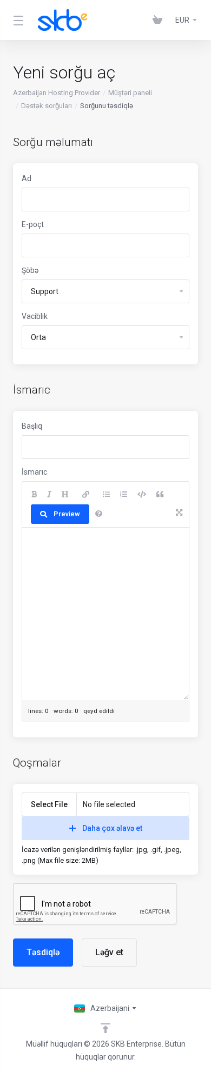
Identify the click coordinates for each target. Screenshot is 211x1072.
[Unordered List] (106, 494)
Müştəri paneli (130, 93)
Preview (67, 514)
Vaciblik (35, 316)
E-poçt (33, 224)
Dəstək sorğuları (46, 106)
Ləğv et (109, 952)
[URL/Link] (86, 494)
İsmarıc (34, 472)
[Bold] (34, 494)
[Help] (99, 514)
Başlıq (32, 426)
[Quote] (160, 494)
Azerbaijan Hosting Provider (56, 93)
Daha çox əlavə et (112, 828)
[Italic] (49, 494)
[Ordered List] (123, 494)
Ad (26, 178)
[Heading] (65, 494)
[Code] (141, 494)
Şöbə (30, 270)
